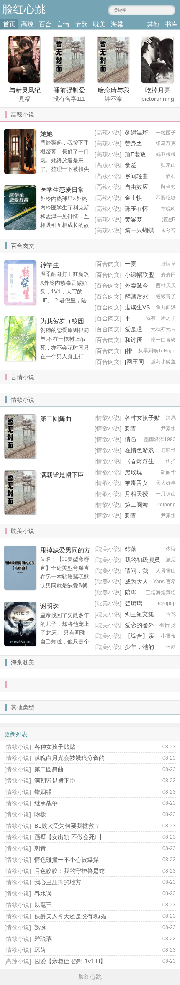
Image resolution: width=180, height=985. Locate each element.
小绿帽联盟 (139, 274)
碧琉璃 (43, 938)
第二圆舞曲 (56, 418)
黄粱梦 (133, 219)
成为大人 (136, 581)
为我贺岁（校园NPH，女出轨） (62, 325)
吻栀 (40, 814)
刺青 (130, 428)
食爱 (130, 165)
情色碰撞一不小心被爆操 (66, 859)
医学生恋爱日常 (62, 189)
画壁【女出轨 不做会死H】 (69, 837)
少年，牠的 (139, 646)
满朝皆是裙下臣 (62, 474)
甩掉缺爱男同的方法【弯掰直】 (65, 554)
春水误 (43, 893)
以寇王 (43, 904)
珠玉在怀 (136, 208)
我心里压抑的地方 (57, 882)
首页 (9, 24)
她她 (46, 133)
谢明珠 (49, 606)
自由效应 (136, 187)
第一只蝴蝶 (139, 230)
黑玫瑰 (133, 472)
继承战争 (46, 803)
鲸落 (130, 549)
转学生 (49, 264)
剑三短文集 (139, 614)
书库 (171, 24)
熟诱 (40, 927)
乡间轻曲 (136, 176)
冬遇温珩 (136, 132)
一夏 (130, 263)
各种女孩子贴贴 (54, 746)
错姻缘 (43, 792)
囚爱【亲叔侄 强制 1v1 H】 (70, 961)
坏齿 (40, 950)
